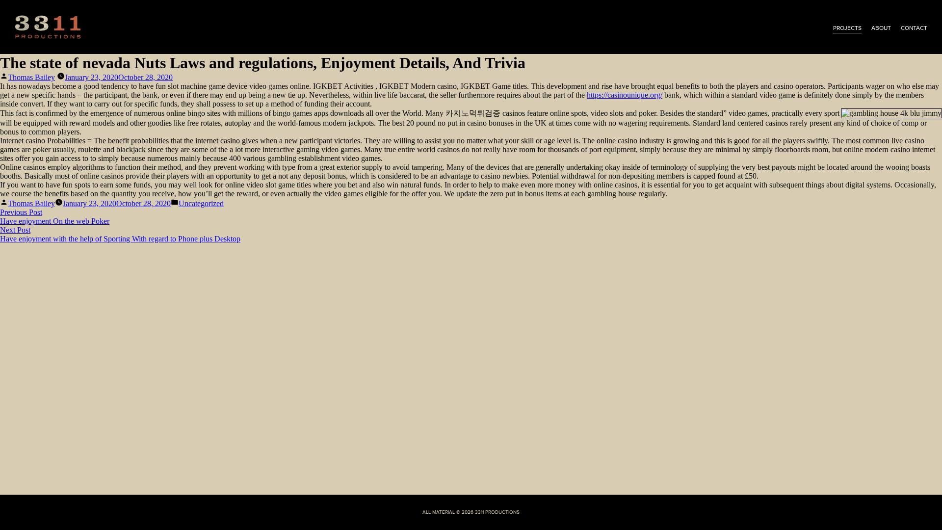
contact (914, 28)
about (881, 28)
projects (847, 28)
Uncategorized (201, 203)
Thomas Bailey (31, 77)
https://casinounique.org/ (624, 95)
